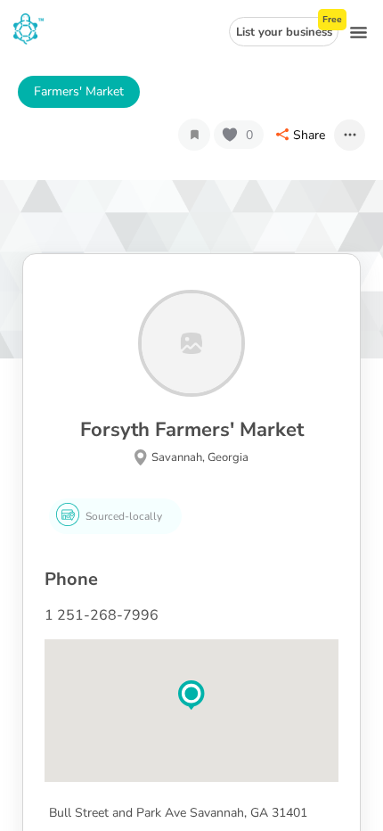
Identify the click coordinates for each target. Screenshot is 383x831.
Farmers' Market (79, 91)
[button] (191, 695)
